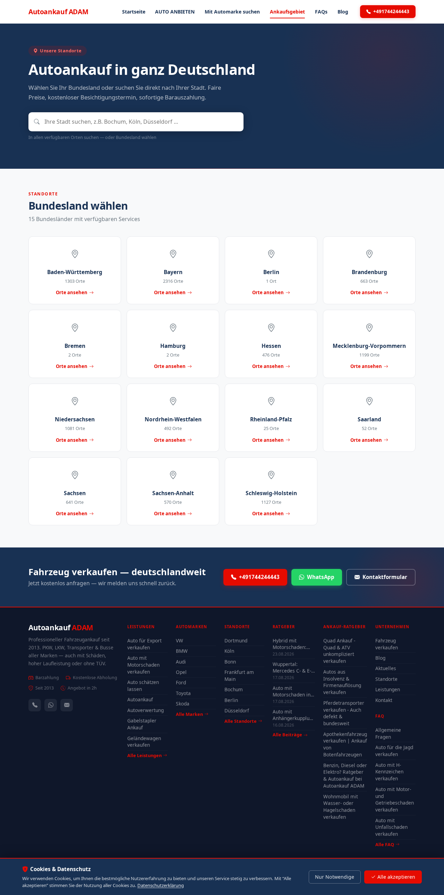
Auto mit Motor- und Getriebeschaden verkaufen (394, 799)
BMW (182, 651)
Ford (181, 682)
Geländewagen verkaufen (144, 741)
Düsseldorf (236, 710)
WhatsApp (320, 576)
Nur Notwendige (334, 877)
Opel (181, 672)
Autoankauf (58, 11)
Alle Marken (189, 714)
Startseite (133, 11)
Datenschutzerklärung (160, 885)
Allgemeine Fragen (388, 733)
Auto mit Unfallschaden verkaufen (391, 827)
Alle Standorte (240, 721)
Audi (181, 661)
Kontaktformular (384, 576)
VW (179, 640)
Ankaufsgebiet (287, 11)
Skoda (182, 703)
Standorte (386, 679)
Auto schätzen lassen (143, 685)
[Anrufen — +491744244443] (34, 705)
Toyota (183, 693)
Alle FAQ (384, 844)
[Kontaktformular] (66, 705)
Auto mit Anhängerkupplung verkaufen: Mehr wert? (294, 714)
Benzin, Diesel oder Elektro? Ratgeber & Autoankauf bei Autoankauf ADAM (345, 775)
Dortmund (235, 640)
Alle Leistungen (144, 755)
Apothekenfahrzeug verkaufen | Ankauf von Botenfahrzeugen (345, 744)
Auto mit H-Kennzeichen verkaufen (389, 772)
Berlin (231, 700)
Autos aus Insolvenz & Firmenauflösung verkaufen (342, 682)
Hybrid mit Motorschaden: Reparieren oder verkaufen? (291, 643)
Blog (343, 11)
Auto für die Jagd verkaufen (394, 750)
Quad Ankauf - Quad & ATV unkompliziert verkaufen (339, 651)
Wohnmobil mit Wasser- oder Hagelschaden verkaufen (340, 807)
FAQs (321, 11)
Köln (229, 651)
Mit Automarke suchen (232, 11)
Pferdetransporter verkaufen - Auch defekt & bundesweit (343, 713)
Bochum (233, 689)
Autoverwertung (145, 710)
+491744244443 (391, 11)
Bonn (230, 661)
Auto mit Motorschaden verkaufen (143, 665)
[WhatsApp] (50, 705)
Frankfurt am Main (239, 675)
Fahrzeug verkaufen (386, 644)
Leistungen (387, 689)
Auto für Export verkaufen (144, 644)
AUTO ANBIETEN (175, 11)
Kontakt (383, 700)
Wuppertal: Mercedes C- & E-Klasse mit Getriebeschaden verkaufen (292, 667)
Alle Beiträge (287, 735)
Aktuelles (385, 668)
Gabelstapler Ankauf (141, 724)
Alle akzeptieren (396, 877)
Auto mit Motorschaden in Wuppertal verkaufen (291, 691)
